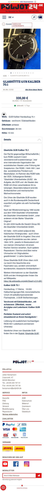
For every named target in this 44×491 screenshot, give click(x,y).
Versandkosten (27, 100)
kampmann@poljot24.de (11, 388)
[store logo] (22, 6)
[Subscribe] (39, 475)
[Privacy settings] (3, 487)
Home (5, 76)
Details (7, 139)
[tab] (22, 140)
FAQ (4, 400)
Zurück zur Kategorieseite (18, 25)
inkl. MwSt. (15, 100)
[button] (10, 17)
